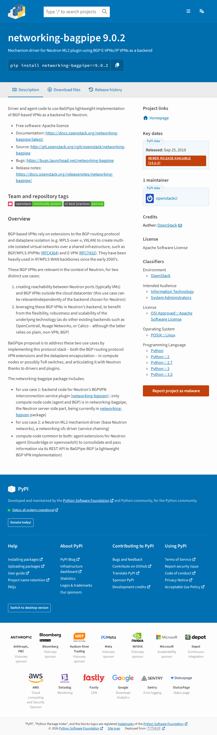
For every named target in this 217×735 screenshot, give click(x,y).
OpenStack (167, 225)
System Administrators (171, 298)
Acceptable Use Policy (182, 587)
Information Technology (172, 291)
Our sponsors (71, 592)
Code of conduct (178, 573)
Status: (33, 510)
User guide (16, 573)
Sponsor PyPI (123, 580)
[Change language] (202, 11)
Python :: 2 (160, 357)
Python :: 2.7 (162, 363)
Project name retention (26, 580)
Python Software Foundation (86, 500)
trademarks (126, 724)
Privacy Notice (176, 580)
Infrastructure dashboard (71, 569)
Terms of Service (178, 559)
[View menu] (188, 11)
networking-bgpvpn (89, 396)
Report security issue (181, 566)
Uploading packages (24, 566)
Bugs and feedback (127, 559)
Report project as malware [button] (176, 391)
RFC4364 (49, 253)
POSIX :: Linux (163, 335)
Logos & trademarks (76, 585)
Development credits (129, 587)
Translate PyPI (123, 573)
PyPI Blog (67, 559)
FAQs (12, 587)
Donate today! (20, 522)
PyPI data (153, 141)
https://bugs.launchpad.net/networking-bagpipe (70, 160)
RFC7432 (87, 253)
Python (157, 351)
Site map (114, 728)
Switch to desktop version (29, 607)
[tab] (25, 89)
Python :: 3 (160, 369)
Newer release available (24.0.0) (169, 160)
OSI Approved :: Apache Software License (171, 316)
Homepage (159, 118)
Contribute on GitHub (129, 566)
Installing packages (23, 559)
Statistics (67, 578)
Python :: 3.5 (162, 374)
